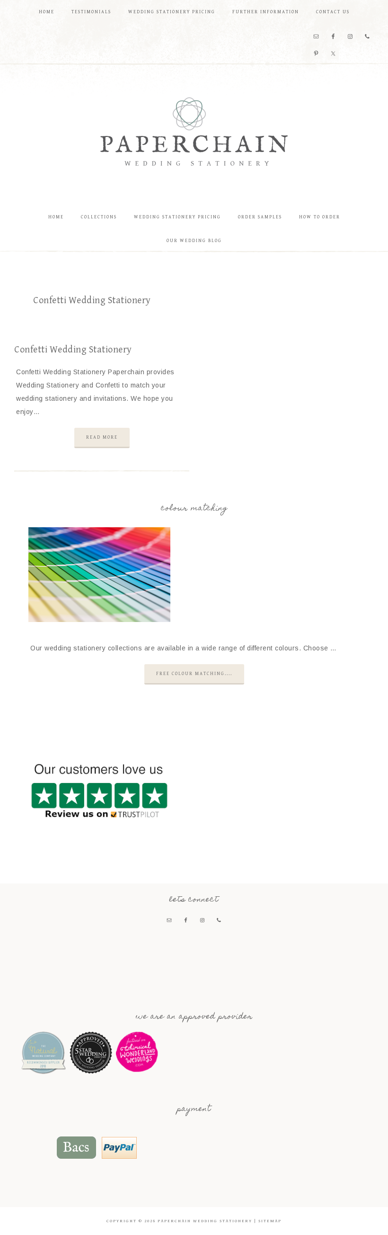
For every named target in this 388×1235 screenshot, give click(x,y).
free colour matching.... (194, 673)
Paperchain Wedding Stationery (194, 131)
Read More (102, 437)
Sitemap (270, 1221)
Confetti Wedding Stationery (73, 349)
